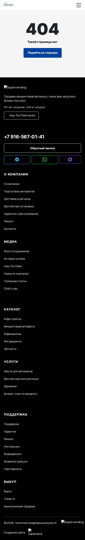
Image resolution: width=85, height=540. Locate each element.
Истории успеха (14, 258)
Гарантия (10, 431)
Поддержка (11, 424)
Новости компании (16, 273)
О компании (11, 184)
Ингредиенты (13, 341)
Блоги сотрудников (16, 251)
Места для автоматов (18, 371)
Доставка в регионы (17, 199)
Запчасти (10, 349)
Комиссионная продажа (19, 506)
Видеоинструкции (15, 461)
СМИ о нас (11, 288)
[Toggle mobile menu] (78, 5)
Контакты (10, 229)
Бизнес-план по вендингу (20, 394)
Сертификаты (13, 469)
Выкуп (8, 491)
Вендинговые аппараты (19, 326)
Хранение (10, 386)
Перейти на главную (43, 53)
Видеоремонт (13, 454)
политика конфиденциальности (36, 523)
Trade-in (9, 499)
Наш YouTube (13, 266)
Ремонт (9, 221)
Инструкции (12, 446)
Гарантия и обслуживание (21, 214)
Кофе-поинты (12, 319)
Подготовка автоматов (19, 191)
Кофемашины (12, 334)
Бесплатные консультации (21, 379)
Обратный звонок (42, 148)
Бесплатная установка (19, 206)
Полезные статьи (15, 281)
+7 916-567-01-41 (24, 137)
